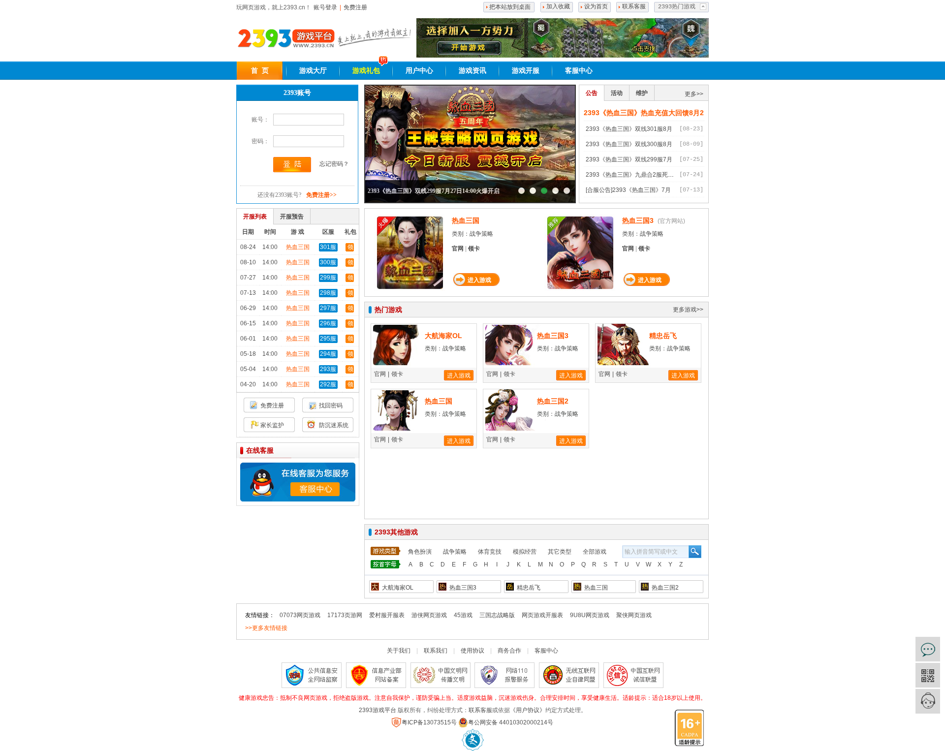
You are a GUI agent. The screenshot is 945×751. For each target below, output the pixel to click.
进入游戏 (479, 280)
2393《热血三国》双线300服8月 (629, 144)
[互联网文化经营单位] (473, 739)
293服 (328, 369)
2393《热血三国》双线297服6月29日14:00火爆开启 (567, 191)
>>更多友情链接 (266, 628)
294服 (328, 353)
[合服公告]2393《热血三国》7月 (628, 190)
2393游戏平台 (377, 710)
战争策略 (455, 551)
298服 (328, 292)
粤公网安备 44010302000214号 (510, 722)
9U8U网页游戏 (589, 615)
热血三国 (298, 247)
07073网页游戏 (300, 615)
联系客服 (634, 6)
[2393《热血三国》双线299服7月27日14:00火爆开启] (470, 144)
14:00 (270, 247)
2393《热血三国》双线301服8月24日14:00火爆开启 (521, 191)
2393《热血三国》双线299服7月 (629, 159)
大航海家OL (443, 336)
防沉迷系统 (333, 425)
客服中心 (579, 70)
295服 (328, 338)
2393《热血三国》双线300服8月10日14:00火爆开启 (533, 191)
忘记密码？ (334, 163)
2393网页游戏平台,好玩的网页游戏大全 (286, 38)
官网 (458, 248)
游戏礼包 (366, 70)
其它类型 (559, 551)
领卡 (474, 248)
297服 (328, 308)
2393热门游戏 (676, 6)
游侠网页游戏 (429, 615)
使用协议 (472, 650)
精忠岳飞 (663, 336)
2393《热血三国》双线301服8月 (629, 128)
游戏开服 (525, 70)
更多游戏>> (688, 309)
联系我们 (435, 650)
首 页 (260, 70)
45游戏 (463, 615)
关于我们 (398, 650)
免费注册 (355, 7)
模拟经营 (524, 551)
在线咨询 (927, 649)
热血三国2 (552, 401)
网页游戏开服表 (542, 615)
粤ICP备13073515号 (429, 722)
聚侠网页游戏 (634, 615)
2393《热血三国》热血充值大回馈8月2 (644, 113)
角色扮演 (420, 551)
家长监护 (272, 425)
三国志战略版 (497, 615)
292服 (328, 384)
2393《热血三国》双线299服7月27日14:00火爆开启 (434, 191)
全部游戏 (594, 551)
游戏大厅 (313, 70)
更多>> (694, 94)
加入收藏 (558, 6)
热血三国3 (638, 220)
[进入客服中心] (297, 481)
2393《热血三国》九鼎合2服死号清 (633, 174)
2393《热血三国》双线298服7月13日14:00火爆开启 (555, 191)
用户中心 (419, 70)
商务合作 (509, 650)
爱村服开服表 (387, 615)
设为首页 (596, 6)
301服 (328, 247)
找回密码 (331, 405)
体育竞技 (490, 551)
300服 (328, 262)
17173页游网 (344, 615)
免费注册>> (321, 194)
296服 (328, 323)
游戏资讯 (472, 70)
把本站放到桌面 (510, 6)
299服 (328, 277)
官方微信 (927, 675)
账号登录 (325, 7)
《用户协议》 (527, 710)
